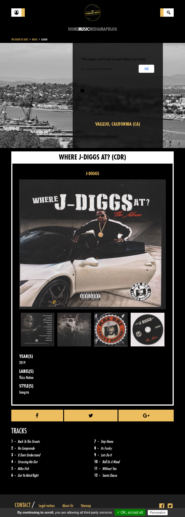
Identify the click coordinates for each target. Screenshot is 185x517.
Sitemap (86, 506)
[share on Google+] (146, 415)
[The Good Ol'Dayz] (92, 12)
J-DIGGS (92, 173)
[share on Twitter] (91, 415)
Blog (112, 29)
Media (94, 29)
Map (104, 29)
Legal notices (47, 506)
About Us (67, 506)
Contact (22, 505)
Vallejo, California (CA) (117, 124)
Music (83, 29)
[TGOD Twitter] (170, 506)
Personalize (157, 512)
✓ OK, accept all (130, 512)
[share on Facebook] (37, 415)
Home (73, 29)
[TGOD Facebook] (161, 506)
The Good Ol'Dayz (19, 39)
